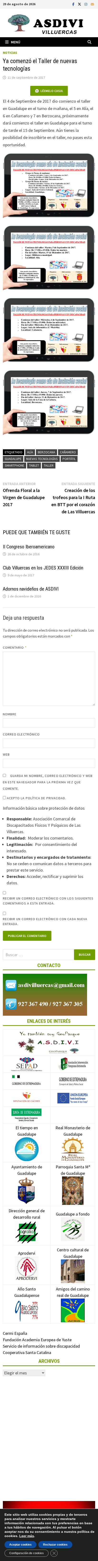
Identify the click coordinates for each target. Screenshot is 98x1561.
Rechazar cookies (55, 1544)
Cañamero (68, 452)
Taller (49, 465)
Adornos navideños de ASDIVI (31, 589)
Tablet (34, 465)
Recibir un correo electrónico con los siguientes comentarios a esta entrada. (48, 900)
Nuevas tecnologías (42, 459)
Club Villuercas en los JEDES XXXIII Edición (43, 568)
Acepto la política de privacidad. (36, 798)
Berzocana (46, 452)
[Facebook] (74, 4)
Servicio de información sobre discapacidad (41, 1346)
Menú (15, 42)
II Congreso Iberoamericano (28, 547)
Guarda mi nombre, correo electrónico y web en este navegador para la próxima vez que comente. (48, 782)
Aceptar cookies (20, 1544)
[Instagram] (86, 4)
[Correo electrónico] (92, 4)
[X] (80, 4)
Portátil (69, 459)
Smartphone (14, 465)
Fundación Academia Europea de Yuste (37, 1339)
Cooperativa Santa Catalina (27, 1352)
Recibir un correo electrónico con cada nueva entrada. (45, 921)
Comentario (15, 647)
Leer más (26, 1536)
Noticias (10, 53)
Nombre (9, 714)
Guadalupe (13, 459)
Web (6, 754)
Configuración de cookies (26, 1553)
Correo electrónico (21, 734)
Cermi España (15, 1333)
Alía (30, 452)
